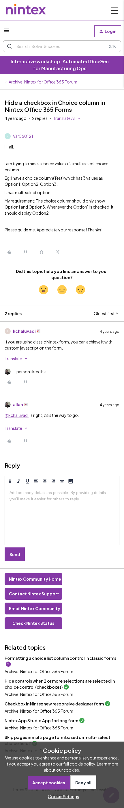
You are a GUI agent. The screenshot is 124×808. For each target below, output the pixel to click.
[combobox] (62, 46)
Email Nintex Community (34, 608)
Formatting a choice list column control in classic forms (60, 658)
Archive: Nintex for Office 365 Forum (43, 81)
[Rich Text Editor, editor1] (62, 516)
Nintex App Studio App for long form (41, 720)
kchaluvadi (24, 331)
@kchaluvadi (17, 415)
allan (18, 404)
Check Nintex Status (33, 623)
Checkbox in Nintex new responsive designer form (54, 703)
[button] (6, 32)
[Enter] (9, 46)
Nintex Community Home (35, 579)
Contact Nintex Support (34, 593)
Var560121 (23, 136)
